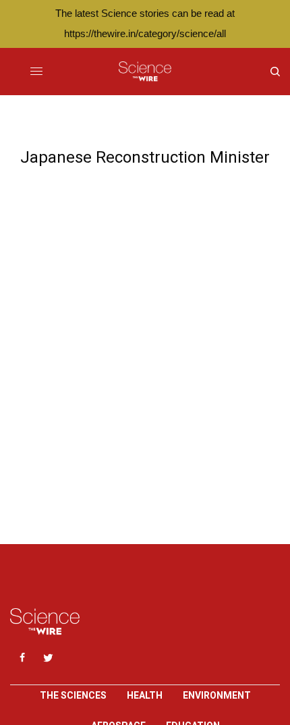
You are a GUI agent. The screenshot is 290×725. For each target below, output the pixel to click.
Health (145, 695)
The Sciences (73, 695)
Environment (217, 695)
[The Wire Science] (145, 71)
